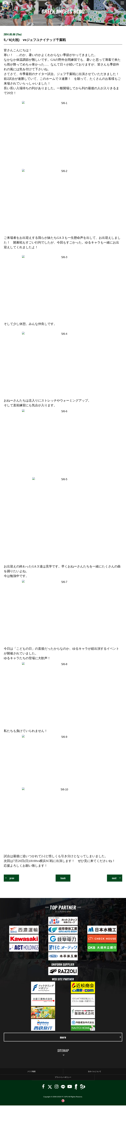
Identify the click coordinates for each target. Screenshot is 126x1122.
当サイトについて (94, 1071)
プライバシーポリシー (63, 1077)
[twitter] (50, 1086)
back (63, 878)
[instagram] (56, 1086)
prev (12, 878)
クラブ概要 (31, 1071)
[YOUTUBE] (69, 1086)
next (114, 878)
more (63, 1037)
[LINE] (63, 1086)
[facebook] (43, 1086)
